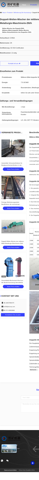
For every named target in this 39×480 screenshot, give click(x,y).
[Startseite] (10, 4)
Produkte (33, 5)
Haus (24, 5)
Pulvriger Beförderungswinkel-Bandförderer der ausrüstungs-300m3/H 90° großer (10, 204)
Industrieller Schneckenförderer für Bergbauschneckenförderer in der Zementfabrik (11, 165)
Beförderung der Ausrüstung (22, 12)
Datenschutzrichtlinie (10, 470)
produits (9, 12)
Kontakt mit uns (13, 63)
